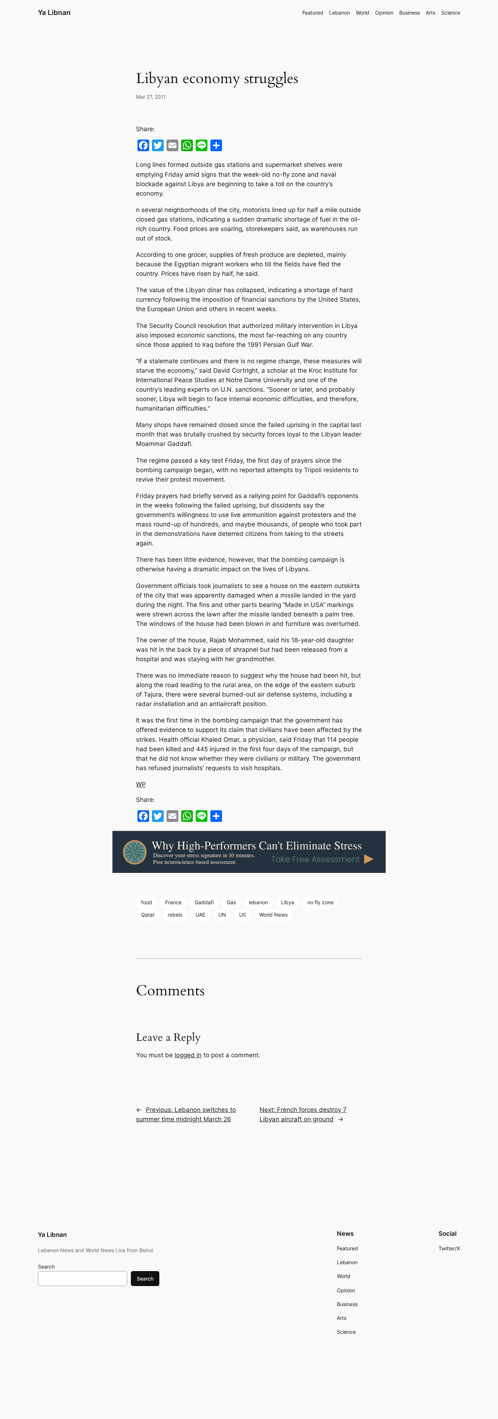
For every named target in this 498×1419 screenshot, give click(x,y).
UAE (200, 915)
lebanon (258, 902)
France (173, 902)
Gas (231, 902)
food (146, 902)
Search (46, 1266)
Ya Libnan (54, 12)
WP (141, 784)
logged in (188, 1055)
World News (273, 915)
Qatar (148, 915)
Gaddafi (204, 902)
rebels (175, 915)
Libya (287, 902)
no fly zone (320, 902)
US (242, 915)
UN (222, 915)
